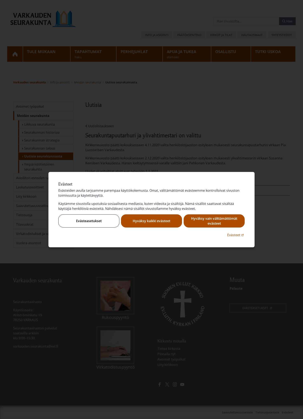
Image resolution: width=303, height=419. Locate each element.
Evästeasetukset (89, 221)
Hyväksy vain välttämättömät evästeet (214, 221)
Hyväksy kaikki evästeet (151, 221)
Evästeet (236, 234)
